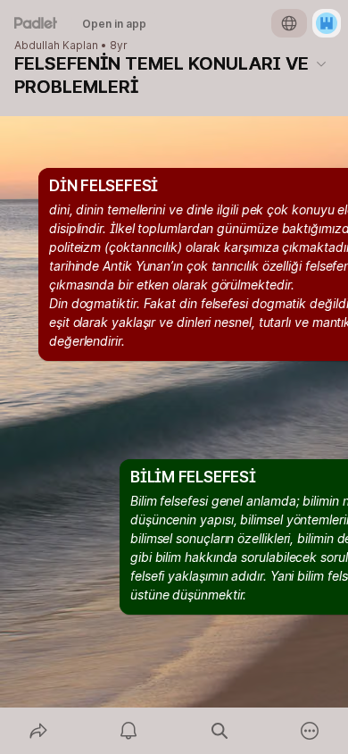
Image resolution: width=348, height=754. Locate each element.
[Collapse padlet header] (321, 63)
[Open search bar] (219, 730)
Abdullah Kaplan (56, 45)
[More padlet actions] (310, 731)
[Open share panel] (38, 731)
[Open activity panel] (129, 731)
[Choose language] (289, 23)
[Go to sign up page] (326, 23)
